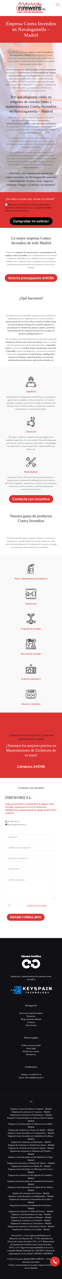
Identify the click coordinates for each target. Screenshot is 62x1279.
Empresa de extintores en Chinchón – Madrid (31, 1220)
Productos (31, 1016)
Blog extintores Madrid (31, 1019)
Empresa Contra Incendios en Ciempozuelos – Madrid (31, 1133)
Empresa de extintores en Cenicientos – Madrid (31, 1223)
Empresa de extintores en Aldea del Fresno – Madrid (31, 1211)
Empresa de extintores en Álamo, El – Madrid (31, 1166)
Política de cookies (31, 1051)
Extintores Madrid (22, 1259)
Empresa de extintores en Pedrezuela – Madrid (31, 1142)
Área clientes (31, 1025)
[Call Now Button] (55, 1261)
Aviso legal (31, 1048)
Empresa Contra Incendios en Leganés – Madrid (31, 1109)
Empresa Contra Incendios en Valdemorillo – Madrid (31, 1196)
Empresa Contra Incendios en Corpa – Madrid (31, 1214)
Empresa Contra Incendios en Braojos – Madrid (31, 1217)
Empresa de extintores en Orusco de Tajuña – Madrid (31, 1130)
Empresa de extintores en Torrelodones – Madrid (31, 1115)
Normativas (31, 1054)
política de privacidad (36, 905)
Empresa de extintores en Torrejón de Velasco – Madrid (31, 1163)
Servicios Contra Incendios (31, 1013)
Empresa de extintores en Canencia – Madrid (31, 1112)
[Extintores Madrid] (31, 7)
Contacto (31, 1022)
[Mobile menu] (57, 4)
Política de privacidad (31, 1045)
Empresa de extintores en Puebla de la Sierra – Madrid (31, 1145)
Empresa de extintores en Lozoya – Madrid (31, 1193)
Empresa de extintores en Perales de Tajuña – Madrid (31, 1148)
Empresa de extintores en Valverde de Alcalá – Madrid (31, 1226)
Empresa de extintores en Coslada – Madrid (31, 1229)
